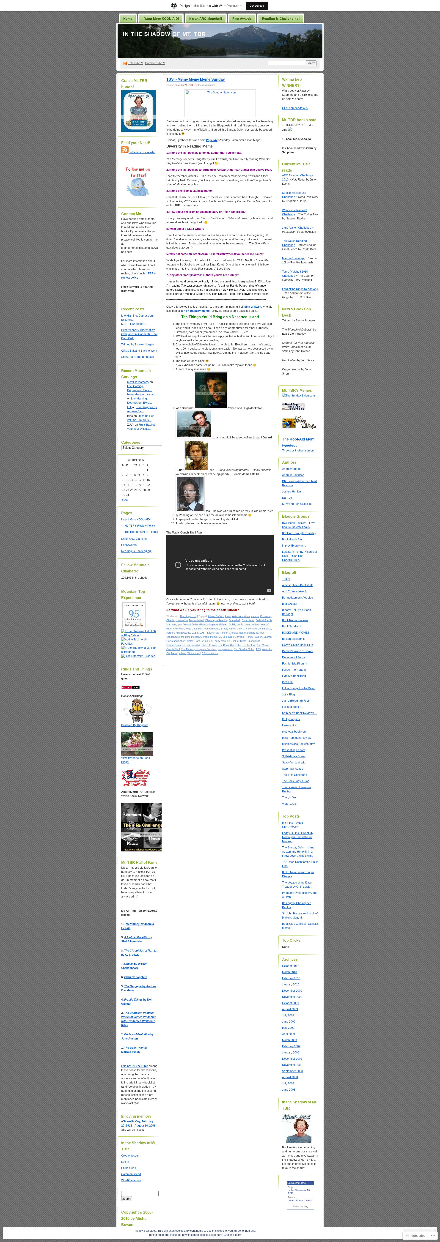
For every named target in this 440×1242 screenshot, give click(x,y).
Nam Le (287, 497)
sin (228, 641)
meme (213, 636)
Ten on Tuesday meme (195, 310)
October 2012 (290, 966)
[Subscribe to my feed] (125, 152)
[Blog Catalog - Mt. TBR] (139, 635)
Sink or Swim (252, 306)
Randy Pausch (254, 636)
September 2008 (292, 1071)
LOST (202, 632)
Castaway (265, 616)
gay (180, 624)
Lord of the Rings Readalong (300, 289)
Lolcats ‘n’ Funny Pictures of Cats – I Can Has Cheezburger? (299, 556)
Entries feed (128, 1168)
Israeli (223, 628)
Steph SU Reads (292, 768)
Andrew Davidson (293, 475)
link (129, 407)
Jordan (170, 632)
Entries (135, 63)
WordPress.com (131, 1180)
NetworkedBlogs (296, 1183)
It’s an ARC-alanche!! (205, 18)
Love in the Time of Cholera (222, 632)
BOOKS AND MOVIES (295, 632)
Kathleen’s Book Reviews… (299, 713)
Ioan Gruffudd (211, 628)
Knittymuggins (291, 719)
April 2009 (288, 1034)
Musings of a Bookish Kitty (298, 744)
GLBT (232, 624)
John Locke (264, 628)
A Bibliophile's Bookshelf (297, 585)
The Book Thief (226, 645)
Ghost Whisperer (208, 624)
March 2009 (289, 1040)
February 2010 (291, 978)
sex (211, 641)
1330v (286, 579)
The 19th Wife (209, 645)
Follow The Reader (294, 669)
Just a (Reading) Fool (295, 700)
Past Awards (242, 18)
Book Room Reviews (295, 620)
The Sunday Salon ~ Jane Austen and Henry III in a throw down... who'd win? (298, 851)
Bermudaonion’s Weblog (297, 597)
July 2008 (288, 1083)
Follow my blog (300, 1206)
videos (299, 1200)
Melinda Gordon (200, 636)
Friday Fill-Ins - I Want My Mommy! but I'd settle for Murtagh (297, 837)
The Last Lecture (246, 645)
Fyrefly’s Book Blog (294, 676)
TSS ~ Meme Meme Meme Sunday (195, 79)
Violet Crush (289, 803)
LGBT (195, 632)
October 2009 (290, 1003)
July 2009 (288, 1015)
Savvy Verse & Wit (293, 762)
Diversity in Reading (216, 620)
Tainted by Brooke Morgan (137, 344)
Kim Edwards (183, 632)
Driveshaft (234, 620)
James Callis (235, 628)
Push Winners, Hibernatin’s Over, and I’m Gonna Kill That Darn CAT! (139, 334)
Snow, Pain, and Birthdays (137, 356)
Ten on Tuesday (191, 645)
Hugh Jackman (193, 628)
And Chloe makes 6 (294, 591)
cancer (255, 616)
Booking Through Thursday (299, 533)
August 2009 (290, 1009)
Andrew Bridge (291, 469)
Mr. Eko (222, 636)
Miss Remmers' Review (296, 737)
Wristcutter (193, 653)
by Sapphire (135, 977)
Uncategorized (188, 616)
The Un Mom (290, 797)
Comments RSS (155, 63)
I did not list (128, 1066)
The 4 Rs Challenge (294, 775)
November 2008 (292, 1065)
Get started (257, 5)
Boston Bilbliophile (293, 638)
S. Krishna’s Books (293, 756)
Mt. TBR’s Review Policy (140, 525)
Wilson (182, 653)
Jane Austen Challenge (296, 227)
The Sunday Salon (244, 649)
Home (127, 18)
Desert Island (196, 620)
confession (182, 620)
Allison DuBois (216, 616)
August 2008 (290, 1077)
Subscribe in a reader (142, 152)
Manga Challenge (293, 258)
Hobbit (240, 624)
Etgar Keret (248, 620)
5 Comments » (210, 653)
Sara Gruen (201, 641)
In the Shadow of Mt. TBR (164, 34)
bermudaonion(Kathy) (140, 394)
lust (241, 632)
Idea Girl (287, 682)
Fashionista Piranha (294, 663)
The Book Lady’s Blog (295, 781)
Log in (125, 1161)
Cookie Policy (232, 1235)
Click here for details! (295, 108)
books (291, 1200)
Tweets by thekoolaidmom (298, 450)
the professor (225, 649)
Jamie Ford (250, 628)
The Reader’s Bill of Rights (141, 531)
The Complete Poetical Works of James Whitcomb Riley (138, 1017)
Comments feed (131, 1174)
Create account (130, 1155)
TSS (258, 649)
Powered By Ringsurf (134, 725)
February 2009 (291, 1046)
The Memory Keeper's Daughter (199, 649)
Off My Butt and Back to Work (139, 350)
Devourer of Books (293, 657)
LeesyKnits (289, 725)
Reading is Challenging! (281, 18)
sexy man (220, 641)
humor (308, 1200)
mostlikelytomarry (138, 382)
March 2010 (289, 972)
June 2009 (288, 1021)
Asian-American (241, 616)
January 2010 (290, 984)
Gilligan (223, 624)
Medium (185, 636)
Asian (228, 616)
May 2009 (288, 1027)
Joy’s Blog (288, 694)
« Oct (124, 499)
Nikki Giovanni (236, 636)
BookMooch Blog (292, 539)
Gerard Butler (190, 624)
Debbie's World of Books (297, 651)
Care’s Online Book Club (297, 645)
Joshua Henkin (291, 491)
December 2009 (292, 990)
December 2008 (292, 1058)
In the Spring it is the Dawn (298, 688)
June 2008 (288, 1089)
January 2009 (290, 1052)
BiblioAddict (289, 603)
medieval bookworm (294, 731)
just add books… (292, 707)
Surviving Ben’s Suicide (297, 504)
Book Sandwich (292, 626)
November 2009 (292, 997)
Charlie (170, 620)
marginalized (251, 632)
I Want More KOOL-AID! (161, 18)
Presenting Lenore (293, 750)
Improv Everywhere (294, 545)
